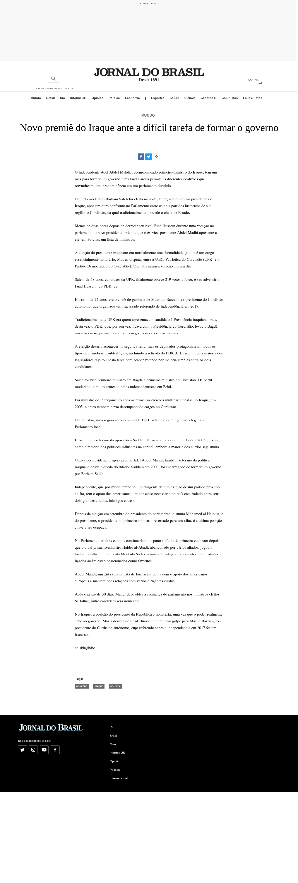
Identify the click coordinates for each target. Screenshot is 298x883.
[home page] (149, 72)
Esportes (157, 97)
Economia (132, 97)
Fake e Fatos (252, 97)
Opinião (97, 97)
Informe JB (78, 97)
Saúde (174, 97)
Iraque (99, 686)
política (115, 686)
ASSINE (253, 79)
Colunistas (230, 97)
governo (81, 686)
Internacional (119, 778)
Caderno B (208, 97)
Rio (62, 97)
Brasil (50, 97)
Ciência (189, 97)
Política (114, 97)
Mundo (36, 97)
